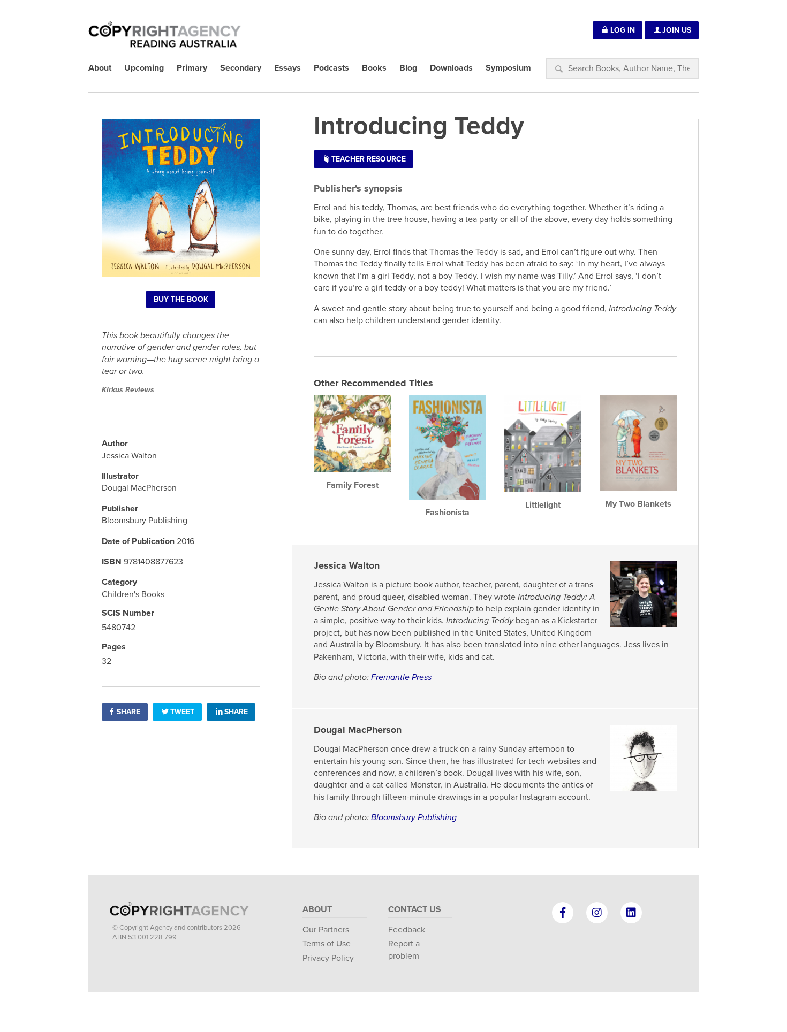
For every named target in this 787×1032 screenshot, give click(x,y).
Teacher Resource (368, 159)
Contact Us (414, 909)
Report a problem (404, 949)
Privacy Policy (328, 958)
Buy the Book (181, 299)
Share (128, 711)
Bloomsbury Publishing (414, 817)
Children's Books (133, 594)
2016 (185, 541)
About (317, 909)
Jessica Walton (347, 565)
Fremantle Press (401, 677)
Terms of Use (326, 943)
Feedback (406, 929)
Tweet (182, 711)
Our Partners (325, 929)
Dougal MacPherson (358, 730)
